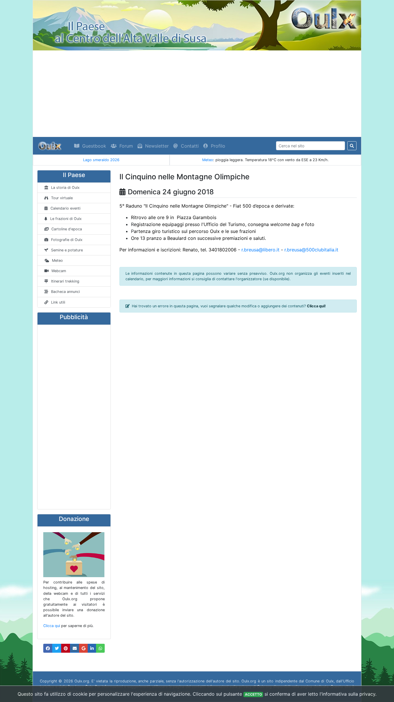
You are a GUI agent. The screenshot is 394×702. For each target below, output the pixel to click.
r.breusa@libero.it (260, 250)
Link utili (58, 302)
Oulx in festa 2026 (106, 160)
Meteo (207, 160)
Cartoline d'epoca (66, 229)
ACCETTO (253, 694)
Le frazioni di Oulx (66, 219)
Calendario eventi (65, 208)
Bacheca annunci (65, 291)
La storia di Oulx (65, 187)
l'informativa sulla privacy (347, 694)
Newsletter (157, 146)
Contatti (190, 146)
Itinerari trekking (65, 281)
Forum (126, 146)
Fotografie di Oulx (66, 240)
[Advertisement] (197, 93)
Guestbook (94, 146)
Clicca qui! (316, 306)
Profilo (218, 146)
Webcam (58, 271)
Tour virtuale (62, 198)
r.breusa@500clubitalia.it (311, 250)
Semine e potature (67, 250)
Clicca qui (51, 626)
